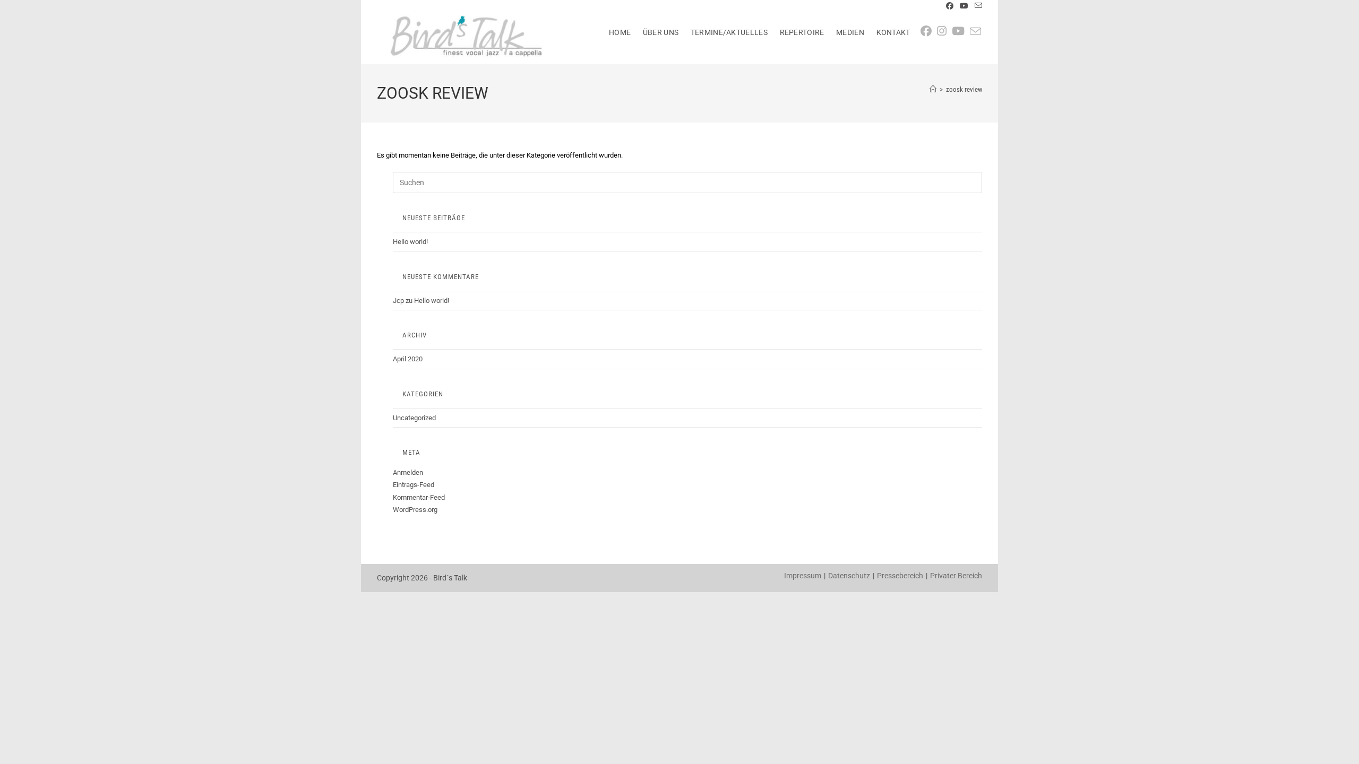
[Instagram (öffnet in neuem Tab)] (944, 31)
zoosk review (964, 89)
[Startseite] (933, 89)
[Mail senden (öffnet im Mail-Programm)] (976, 6)
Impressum (802, 575)
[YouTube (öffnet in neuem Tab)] (964, 6)
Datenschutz (849, 575)
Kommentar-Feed (419, 497)
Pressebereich (900, 575)
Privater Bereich (956, 575)
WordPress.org (415, 510)
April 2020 (408, 359)
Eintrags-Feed (413, 485)
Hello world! (410, 242)
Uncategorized (414, 418)
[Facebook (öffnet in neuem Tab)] (950, 6)
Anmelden (408, 472)
